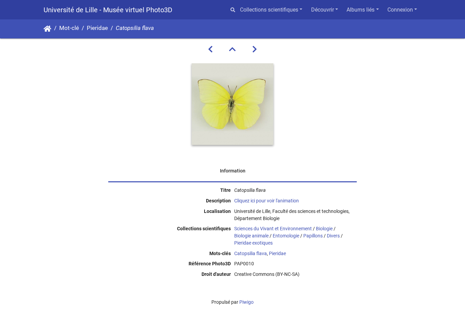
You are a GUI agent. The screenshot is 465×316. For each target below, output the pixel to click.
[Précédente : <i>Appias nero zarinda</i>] (210, 49)
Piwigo (246, 302)
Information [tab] (232, 170)
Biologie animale (251, 235)
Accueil (47, 29)
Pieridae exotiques (253, 243)
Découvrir (322, 9)
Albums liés (360, 9)
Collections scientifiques (269, 9)
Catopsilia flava (250, 253)
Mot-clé (69, 28)
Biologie (324, 228)
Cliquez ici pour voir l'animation (266, 200)
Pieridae (97, 28)
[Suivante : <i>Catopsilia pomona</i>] (254, 49)
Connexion (400, 9)
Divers (333, 235)
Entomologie (286, 235)
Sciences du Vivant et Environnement (273, 228)
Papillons (313, 235)
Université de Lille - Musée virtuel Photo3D (108, 10)
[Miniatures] (232, 49)
